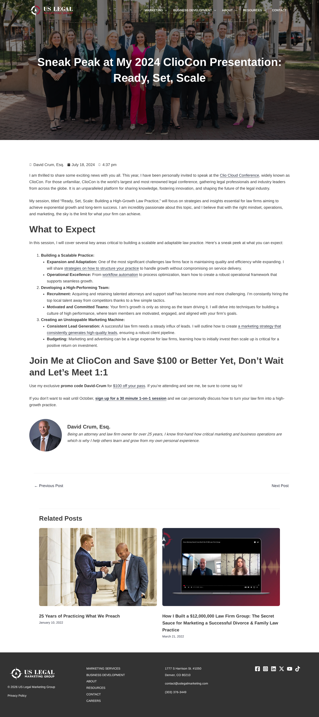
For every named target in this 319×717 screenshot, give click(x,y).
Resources (95, 687)
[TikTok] (297, 668)
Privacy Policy (17, 695)
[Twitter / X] (281, 668)
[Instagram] (265, 668)
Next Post (283, 486)
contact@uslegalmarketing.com (186, 683)
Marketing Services (103, 668)
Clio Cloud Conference (239, 175)
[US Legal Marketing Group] (51, 10)
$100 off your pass (129, 386)
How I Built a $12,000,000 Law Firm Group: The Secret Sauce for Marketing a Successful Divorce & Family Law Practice (220, 623)
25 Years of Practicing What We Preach (79, 616)
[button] (165, 10)
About (91, 681)
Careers (93, 700)
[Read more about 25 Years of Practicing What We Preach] (98, 567)
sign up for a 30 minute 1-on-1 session (130, 398)
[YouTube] (289, 668)
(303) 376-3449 (175, 692)
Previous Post (48, 486)
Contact (93, 694)
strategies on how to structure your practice (101, 268)
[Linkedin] (273, 668)
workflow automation (120, 274)
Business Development (105, 675)
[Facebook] (257, 668)
